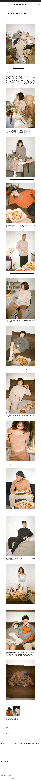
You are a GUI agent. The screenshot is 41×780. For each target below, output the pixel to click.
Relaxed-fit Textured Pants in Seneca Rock (18, 132)
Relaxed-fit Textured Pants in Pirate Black (13, 70)
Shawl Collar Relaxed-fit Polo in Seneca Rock (17, 415)
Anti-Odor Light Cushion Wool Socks (14, 719)
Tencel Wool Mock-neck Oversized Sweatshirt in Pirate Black (20, 558)
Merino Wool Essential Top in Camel (18, 131)
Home (2, 748)
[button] (1, 5)
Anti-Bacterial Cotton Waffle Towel (13, 718)
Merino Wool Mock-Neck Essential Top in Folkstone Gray (19, 368)
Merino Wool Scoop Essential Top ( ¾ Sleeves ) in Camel (19, 463)
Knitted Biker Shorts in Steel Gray (28, 178)
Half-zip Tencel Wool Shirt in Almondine (17, 272)
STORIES (5, 748)
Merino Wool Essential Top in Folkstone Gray (17, 225)
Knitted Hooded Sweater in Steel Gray (19, 65)
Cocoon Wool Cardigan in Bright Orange (17, 226)
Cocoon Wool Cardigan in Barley (18, 67)
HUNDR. (4, 775)
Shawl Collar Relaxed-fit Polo (18, 71)
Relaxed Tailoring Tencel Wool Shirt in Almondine (20, 130)
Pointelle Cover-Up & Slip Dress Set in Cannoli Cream (19, 605)
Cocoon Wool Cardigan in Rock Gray (20, 369)
